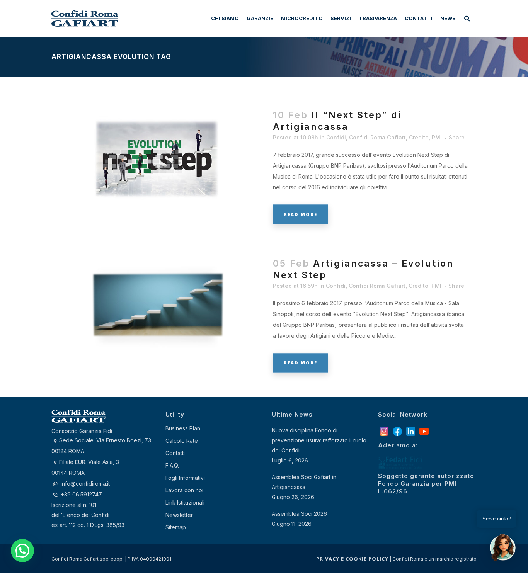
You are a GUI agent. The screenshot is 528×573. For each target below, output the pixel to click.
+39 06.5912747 (80, 494)
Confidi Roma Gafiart (377, 137)
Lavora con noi (184, 490)
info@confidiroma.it (85, 483)
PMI (437, 137)
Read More (300, 214)
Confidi (336, 137)
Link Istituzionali (184, 502)
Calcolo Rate (181, 441)
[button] (22, 550)
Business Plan (182, 428)
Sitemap (175, 527)
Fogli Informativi (185, 478)
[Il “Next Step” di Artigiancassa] (157, 156)
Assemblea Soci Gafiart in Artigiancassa (304, 482)
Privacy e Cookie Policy (352, 558)
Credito (419, 137)
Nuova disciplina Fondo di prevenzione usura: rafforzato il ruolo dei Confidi (319, 440)
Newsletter (179, 515)
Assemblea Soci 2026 (299, 513)
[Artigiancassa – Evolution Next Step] (157, 304)
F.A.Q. (172, 465)
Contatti (175, 453)
